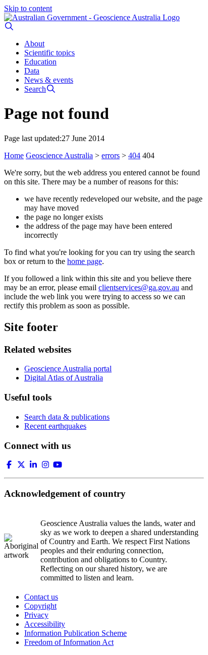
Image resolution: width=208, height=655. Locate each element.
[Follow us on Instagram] (45, 465)
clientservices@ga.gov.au (138, 287)
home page (84, 261)
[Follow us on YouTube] (58, 465)
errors (110, 155)
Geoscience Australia (59, 155)
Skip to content (28, 8)
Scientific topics (49, 52)
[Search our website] (9, 26)
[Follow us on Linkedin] (33, 465)
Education (40, 61)
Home (14, 155)
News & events (48, 80)
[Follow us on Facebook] (9, 465)
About (34, 43)
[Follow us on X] (21, 465)
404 (134, 155)
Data (31, 71)
